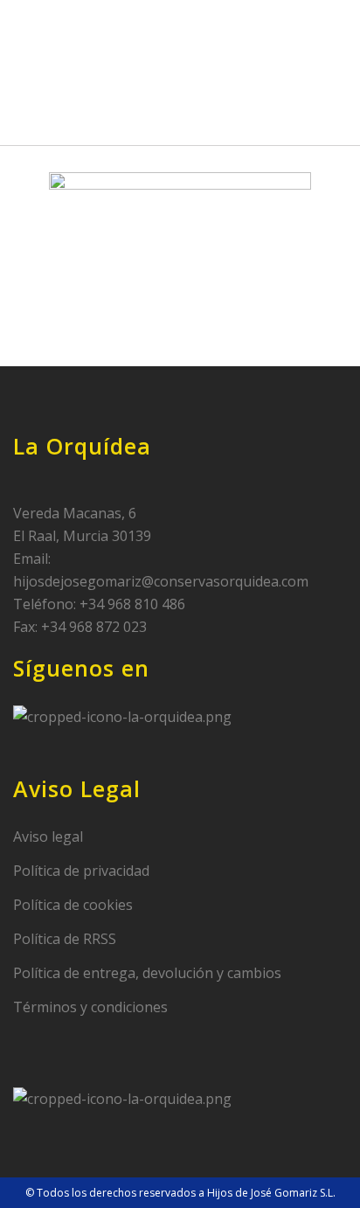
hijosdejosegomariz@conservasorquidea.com (160, 581)
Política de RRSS (64, 938)
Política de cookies (73, 904)
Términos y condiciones (90, 1007)
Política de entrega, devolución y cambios (147, 972)
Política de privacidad (81, 870)
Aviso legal (48, 836)
